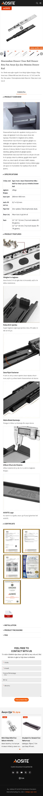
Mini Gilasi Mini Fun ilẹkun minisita (9, 739)
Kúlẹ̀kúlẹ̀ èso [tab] (21, 92)
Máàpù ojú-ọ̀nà (30, 792)
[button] (18, 749)
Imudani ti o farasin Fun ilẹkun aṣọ (31, 739)
